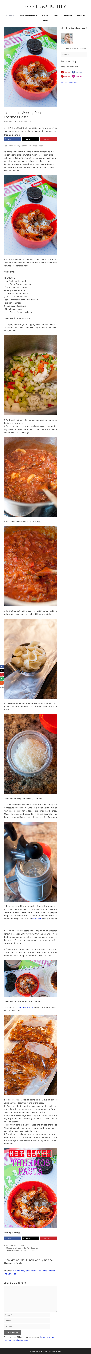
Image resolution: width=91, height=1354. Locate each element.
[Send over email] (2, 679)
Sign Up (45, 20)
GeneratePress (56, 1351)
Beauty (56, 15)
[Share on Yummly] (2, 683)
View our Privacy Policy (69, 83)
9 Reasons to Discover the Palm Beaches (22, 1248)
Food (16, 1246)
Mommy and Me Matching (28, 15)
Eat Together (10, 15)
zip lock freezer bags (24, 1007)
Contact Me (81, 15)
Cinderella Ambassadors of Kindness (20, 1250)
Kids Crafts (68, 15)
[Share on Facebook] (2, 666)
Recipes (21, 1246)
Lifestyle (45, 15)
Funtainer (36, 919)
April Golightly (45, 6)
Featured (9, 1246)
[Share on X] (2, 670)
